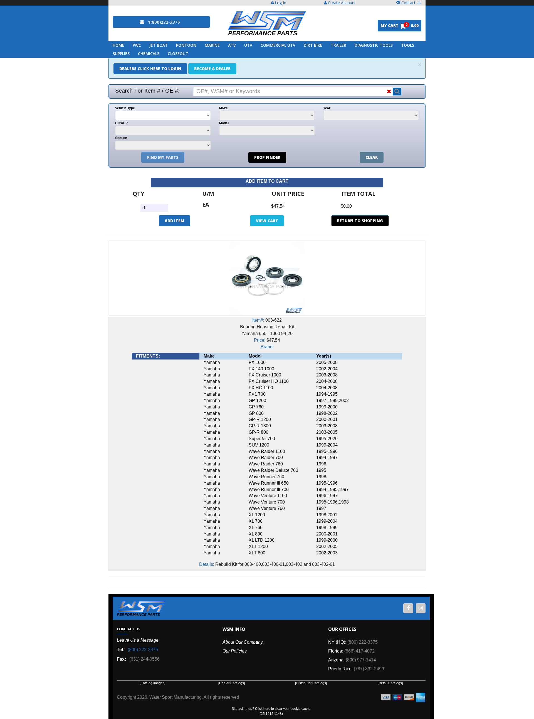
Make (223, 108)
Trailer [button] (338, 45)
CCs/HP (121, 123)
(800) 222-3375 (143, 649)
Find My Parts (163, 157)
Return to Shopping (360, 220)
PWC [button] (137, 45)
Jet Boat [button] (158, 45)
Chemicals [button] (148, 53)
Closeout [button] (178, 53)
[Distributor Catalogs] (311, 683)
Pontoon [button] (186, 45)
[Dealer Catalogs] (231, 683)
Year (326, 108)
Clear (371, 157)
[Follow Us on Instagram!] (421, 608)
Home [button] (118, 45)
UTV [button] (248, 45)
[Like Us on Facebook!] (408, 608)
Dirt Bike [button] (313, 45)
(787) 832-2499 (369, 668)
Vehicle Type (125, 108)
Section (121, 138)
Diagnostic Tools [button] (374, 45)
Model (224, 123)
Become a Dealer (212, 68)
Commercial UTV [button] (278, 45)
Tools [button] (407, 45)
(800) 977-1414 (361, 660)
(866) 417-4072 (359, 651)
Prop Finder (267, 157)
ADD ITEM (174, 220)
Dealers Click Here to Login (150, 68)
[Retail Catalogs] (390, 683)
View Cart (267, 220)
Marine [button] (212, 45)
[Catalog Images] (152, 683)
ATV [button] (232, 45)
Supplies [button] (121, 53)
